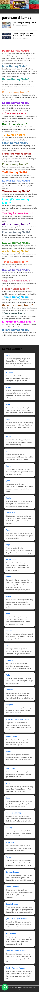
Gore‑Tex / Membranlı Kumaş (17, 719)
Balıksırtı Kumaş (12, 872)
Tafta (8, 675)
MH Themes (18, 988)
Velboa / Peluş (11, 737)
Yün (7, 451)
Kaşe (8, 798)
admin (25, 25)
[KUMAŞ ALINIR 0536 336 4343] (19, 8)
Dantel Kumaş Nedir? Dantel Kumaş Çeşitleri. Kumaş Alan (24, 35)
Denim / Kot (10, 513)
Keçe (8, 545)
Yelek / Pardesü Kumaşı (15, 968)
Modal (8, 596)
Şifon (8, 481)
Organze (9, 660)
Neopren (9, 705)
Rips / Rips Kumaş (13, 813)
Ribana (9, 631)
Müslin (8, 751)
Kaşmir (9, 466)
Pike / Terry (10, 769)
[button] (36, 11)
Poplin (8, 783)
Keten (8, 436)
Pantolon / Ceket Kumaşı (16, 951)
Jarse (8, 613)
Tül (7, 645)
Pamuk (8, 355)
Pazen (8, 857)
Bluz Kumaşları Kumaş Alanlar (24, 23)
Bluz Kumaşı (11, 934)
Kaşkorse (10, 842)
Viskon (8, 387)
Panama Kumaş (12, 887)
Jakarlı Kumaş (11, 559)
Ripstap (9, 828)
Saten (8, 419)
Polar (8, 530)
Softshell (9, 690)
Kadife (8, 498)
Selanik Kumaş (12, 904)
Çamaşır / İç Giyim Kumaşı (16, 919)
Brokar (8, 577)
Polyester (10, 372)
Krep (8, 404)
